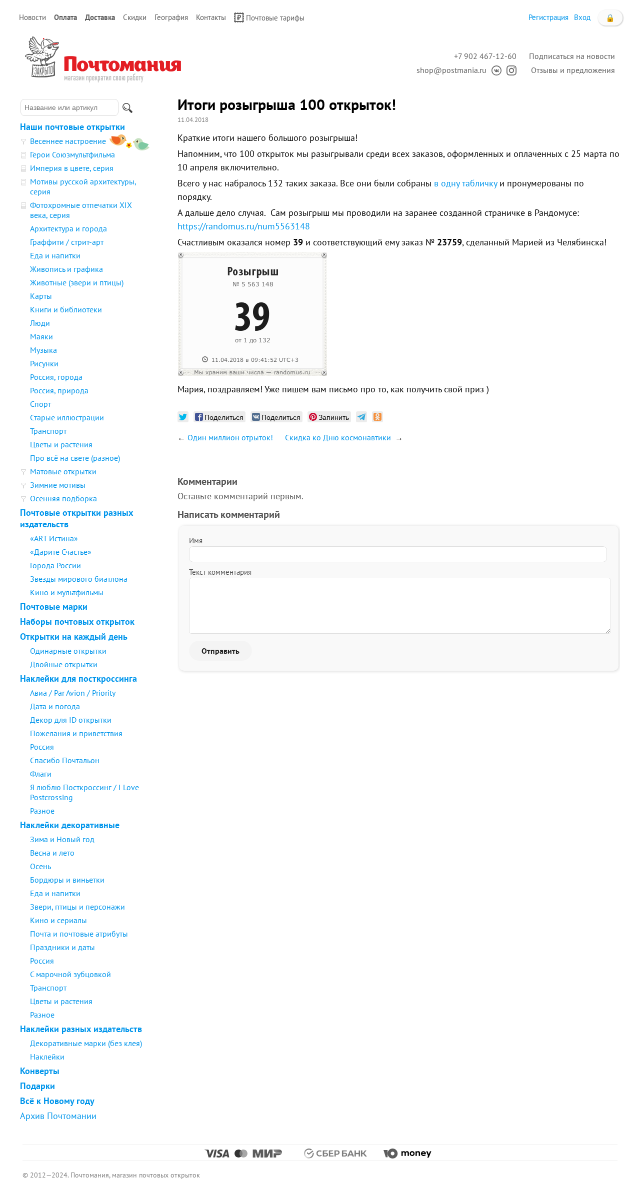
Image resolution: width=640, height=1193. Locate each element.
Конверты (40, 1071)
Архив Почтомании (58, 1116)
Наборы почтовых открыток (77, 621)
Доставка (100, 17)
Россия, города (56, 377)
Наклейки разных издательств (81, 1029)
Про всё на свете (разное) (75, 458)
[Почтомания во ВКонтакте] (494, 70)
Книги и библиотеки (66, 309)
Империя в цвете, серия (72, 168)
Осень (40, 866)
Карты (41, 296)
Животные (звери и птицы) (77, 282)
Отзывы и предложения (573, 70)
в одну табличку (465, 183)
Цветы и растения (61, 444)
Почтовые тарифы (275, 17)
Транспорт (48, 431)
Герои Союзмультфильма (72, 154)
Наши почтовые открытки (72, 126)
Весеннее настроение (68, 141)
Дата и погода (55, 706)
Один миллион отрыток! (230, 437)
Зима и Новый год (62, 839)
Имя (195, 540)
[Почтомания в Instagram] (509, 70)
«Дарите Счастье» (61, 552)
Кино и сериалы (58, 920)
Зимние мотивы (58, 485)
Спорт (40, 404)
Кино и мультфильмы (67, 592)
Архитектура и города (68, 228)
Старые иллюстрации (67, 417)
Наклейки (47, 1057)
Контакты (211, 17)
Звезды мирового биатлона (79, 579)
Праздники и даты (62, 947)
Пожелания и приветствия (76, 733)
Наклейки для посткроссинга (78, 678)
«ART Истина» (54, 538)
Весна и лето (52, 853)
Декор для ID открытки (71, 720)
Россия (42, 747)
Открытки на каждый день (74, 636)
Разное (42, 811)
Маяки (41, 336)
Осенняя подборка (63, 498)
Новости (32, 17)
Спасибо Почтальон (65, 760)
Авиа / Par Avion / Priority (73, 693)
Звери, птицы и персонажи (77, 907)
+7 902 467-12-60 (485, 56)
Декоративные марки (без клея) (86, 1043)
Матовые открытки (63, 471)
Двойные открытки (64, 664)
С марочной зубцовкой (70, 974)
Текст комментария (220, 572)
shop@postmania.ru (451, 70)
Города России (55, 565)
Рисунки (44, 363)
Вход (582, 17)
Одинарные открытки (68, 651)
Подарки (37, 1086)
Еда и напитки (55, 255)
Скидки (134, 17)
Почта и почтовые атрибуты (79, 934)
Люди (40, 323)
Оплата (65, 17)
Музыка (43, 350)
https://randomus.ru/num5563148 (244, 226)
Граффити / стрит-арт (67, 242)
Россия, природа (59, 390)
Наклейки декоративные (70, 825)
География (171, 17)
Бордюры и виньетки (67, 880)
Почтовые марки (54, 606)
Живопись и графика (66, 269)
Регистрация (548, 17)
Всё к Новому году (57, 1101)
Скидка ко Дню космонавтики (339, 437)
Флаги (41, 774)
